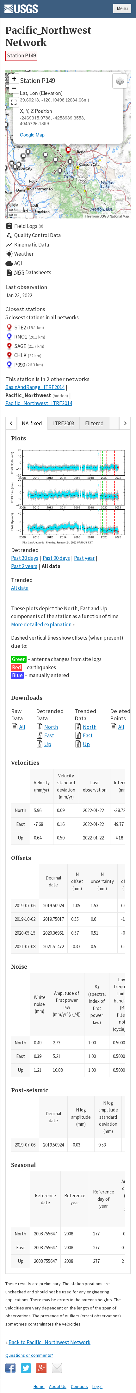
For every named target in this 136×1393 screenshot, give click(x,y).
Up (47, 744)
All (22, 726)
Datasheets (28, 272)
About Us (57, 1386)
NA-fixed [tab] (32, 423)
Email (57, 1368)
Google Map (32, 134)
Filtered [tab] (94, 423)
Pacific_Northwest (36, 395)
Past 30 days (24, 557)
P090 (28, 364)
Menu (122, 8)
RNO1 (29, 336)
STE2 (29, 327)
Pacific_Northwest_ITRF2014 (38, 403)
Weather (19, 254)
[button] (23, 157)
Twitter (26, 1368)
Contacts (79, 1386)
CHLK (27, 355)
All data (51, 566)
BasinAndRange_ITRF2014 (35, 387)
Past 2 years (24, 566)
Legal (97, 1386)
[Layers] (120, 81)
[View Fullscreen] (14, 102)
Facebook (10, 1368)
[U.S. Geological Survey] (21, 6)
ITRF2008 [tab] (63, 423)
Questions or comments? (29, 1355)
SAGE (29, 346)
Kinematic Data (27, 244)
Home (39, 1386)
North (51, 726)
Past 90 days (56, 557)
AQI (13, 263)
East (49, 735)
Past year (84, 557)
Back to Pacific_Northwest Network (49, 1342)
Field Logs (24, 226)
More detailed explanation (41, 624)
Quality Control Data (33, 235)
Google (41, 1368)
